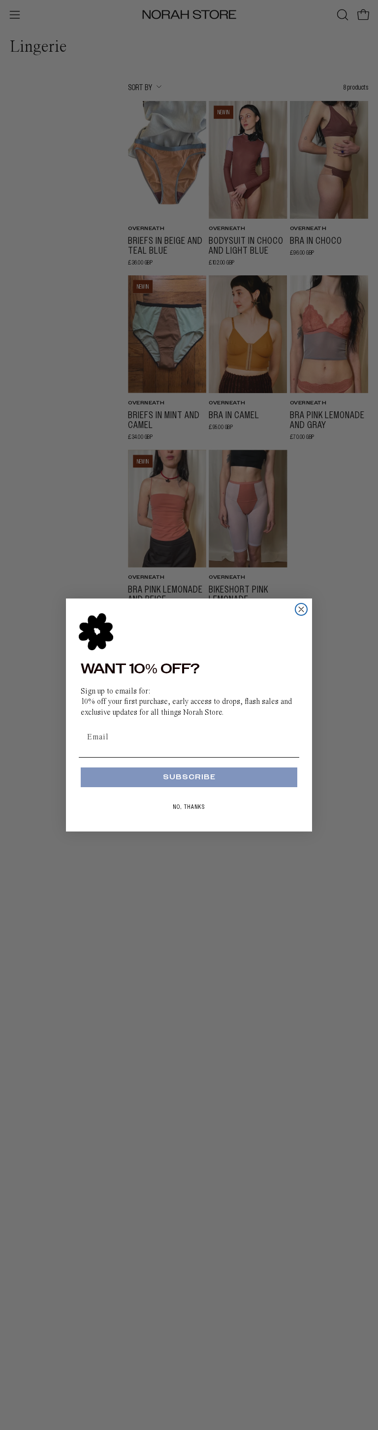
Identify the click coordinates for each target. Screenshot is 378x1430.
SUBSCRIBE (189, 777)
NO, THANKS (189, 806)
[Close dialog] (301, 609)
